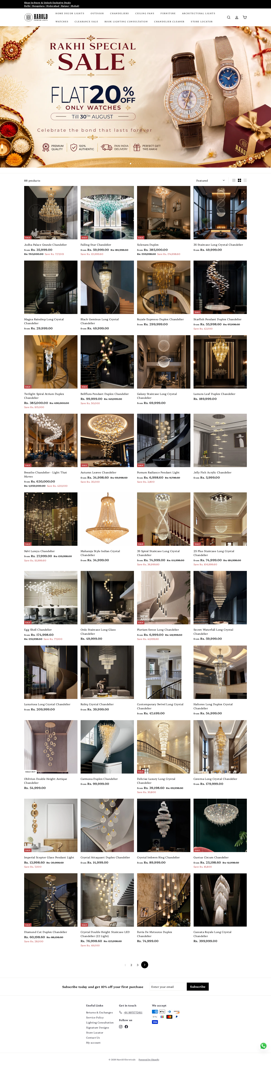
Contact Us (93, 1037)
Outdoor (97, 13)
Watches (62, 21)
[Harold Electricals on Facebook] (126, 1026)
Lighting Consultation (100, 1022)
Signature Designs (97, 1027)
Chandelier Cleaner (169, 21)
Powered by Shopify (149, 1059)
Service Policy (95, 1017)
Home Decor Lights (70, 13)
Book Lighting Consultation (126, 21)
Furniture (168, 13)
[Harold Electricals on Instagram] (120, 1026)
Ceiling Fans (144, 13)
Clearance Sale (86, 21)
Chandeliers (119, 13)
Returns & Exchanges (99, 1012)
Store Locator (202, 21)
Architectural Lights (198, 13)
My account (93, 1042)
